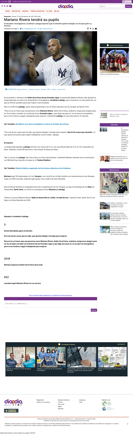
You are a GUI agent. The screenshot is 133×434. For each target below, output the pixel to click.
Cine (80, 402)
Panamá (43, 89)
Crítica (60, 402)
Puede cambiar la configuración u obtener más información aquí (51, 425)
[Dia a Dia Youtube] (10, 6)
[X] (15, 405)
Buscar (128, 6)
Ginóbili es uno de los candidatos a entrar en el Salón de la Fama (42, 124)
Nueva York (61, 89)
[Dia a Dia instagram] (8, 6)
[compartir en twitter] (90, 29)
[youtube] (18, 405)
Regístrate (40, 400)
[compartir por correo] (96, 29)
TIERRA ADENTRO (37, 11)
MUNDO (25, 11)
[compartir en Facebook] (88, 29)
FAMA (7, 11)
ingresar (128, 2)
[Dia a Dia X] (5, 6)
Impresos (82, 400)
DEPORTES (16, 11)
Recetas (60, 408)
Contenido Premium (116, 45)
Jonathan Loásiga (33, 89)
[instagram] (21, 405)
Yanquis (53, 89)
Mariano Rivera (22, 89)
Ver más (120, 344)
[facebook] (13, 405)
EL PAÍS (49, 11)
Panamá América (63, 400)
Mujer (60, 406)
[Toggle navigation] (9, 1)
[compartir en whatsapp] (93, 29)
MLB (48, 89)
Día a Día (61, 404)
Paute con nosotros (43, 402)
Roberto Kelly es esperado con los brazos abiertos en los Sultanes (43, 168)
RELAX (56, 11)
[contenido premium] (11, 410)
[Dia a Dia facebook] (2, 6)
